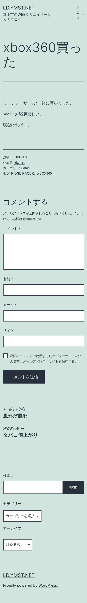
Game (25, 168)
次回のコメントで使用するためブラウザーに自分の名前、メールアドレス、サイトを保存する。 (45, 358)
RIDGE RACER (22, 173)
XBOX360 (44, 173)
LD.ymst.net (19, 8)
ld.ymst (19, 162)
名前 (8, 279)
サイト (8, 331)
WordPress (47, 585)
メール (9, 305)
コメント (11, 229)
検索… (8, 475)
